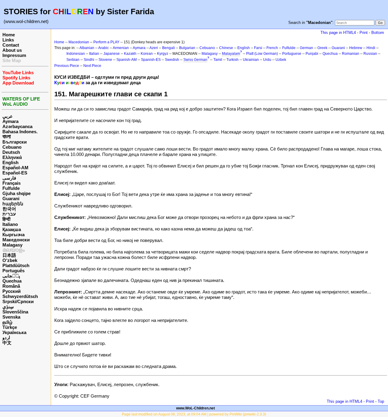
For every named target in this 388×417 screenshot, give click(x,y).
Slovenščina (15, 311)
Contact (10, 45)
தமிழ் (7, 322)
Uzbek (281, 60)
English (10, 162)
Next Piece (92, 66)
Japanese (111, 53)
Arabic (103, 48)
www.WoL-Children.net (195, 408)
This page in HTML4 (338, 32)
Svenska (11, 316)
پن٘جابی (11, 275)
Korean (147, 53)
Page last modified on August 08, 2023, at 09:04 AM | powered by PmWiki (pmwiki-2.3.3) (194, 414)
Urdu (267, 60)
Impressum (14, 55)
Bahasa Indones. (20, 131)
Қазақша (11, 229)
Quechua (12, 280)
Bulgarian (187, 48)
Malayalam (231, 53)
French (272, 48)
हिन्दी (6, 219)
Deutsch (11, 152)
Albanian (86, 48)
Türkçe (9, 327)
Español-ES (14, 172)
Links (8, 39)
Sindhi (89, 60)
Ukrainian (251, 60)
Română (11, 286)
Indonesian (75, 53)
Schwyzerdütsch (20, 296)
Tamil (217, 60)
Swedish (172, 60)
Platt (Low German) (262, 53)
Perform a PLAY (106, 42)
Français (11, 183)
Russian (370, 53)
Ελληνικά (12, 157)
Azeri (153, 48)
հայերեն (12, 203)
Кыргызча (13, 234)
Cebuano (12, 147)
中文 (7, 342)
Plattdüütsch (15, 265)
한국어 (9, 208)
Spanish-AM (126, 60)
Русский (11, 291)
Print (364, 32)
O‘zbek (9, 260)
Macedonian (79, 42)
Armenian (121, 48)
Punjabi (312, 53)
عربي (7, 116)
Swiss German (195, 60)
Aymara (10, 121)
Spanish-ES (151, 60)
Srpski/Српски (18, 301)
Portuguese (291, 53)
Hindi (370, 48)
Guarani (10, 198)
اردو (6, 337)
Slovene (105, 60)
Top (381, 401)
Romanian (350, 53)
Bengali (168, 48)
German (306, 48)
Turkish (232, 60)
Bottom (377, 32)
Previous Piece (66, 66)
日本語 (9, 255)
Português (13, 270)
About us (12, 50)
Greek (322, 48)
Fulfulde (11, 188)
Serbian (72, 60)
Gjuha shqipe (16, 193)
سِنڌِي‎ (8, 306)
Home (8, 34)
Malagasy (12, 244)
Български (14, 141)
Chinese (226, 48)
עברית (9, 214)
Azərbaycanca (17, 126)
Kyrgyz (162, 53)
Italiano (10, 224)
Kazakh (130, 53)
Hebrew (355, 48)
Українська (14, 332)
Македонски (16, 239)
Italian (94, 53)
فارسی (9, 177)
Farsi (258, 48)
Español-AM (15, 167)
